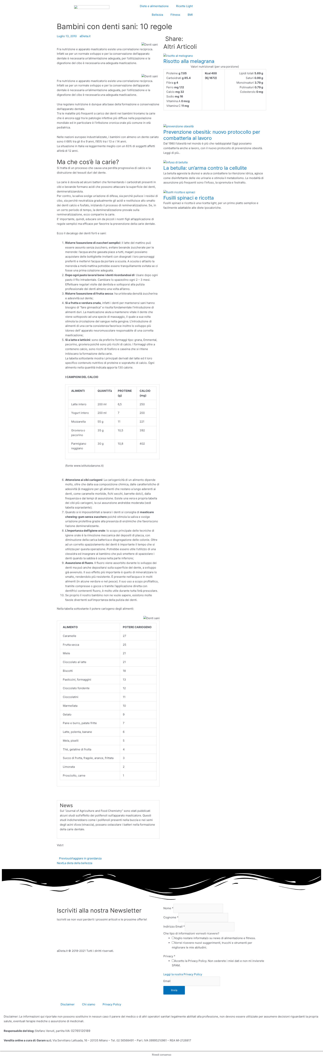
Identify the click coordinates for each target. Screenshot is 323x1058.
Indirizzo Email (174, 926)
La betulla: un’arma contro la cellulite (205, 168)
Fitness (175, 14)
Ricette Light (184, 6)
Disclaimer (68, 1004)
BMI (190, 14)
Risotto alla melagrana (188, 61)
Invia (174, 990)
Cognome (171, 917)
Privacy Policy (112, 1004)
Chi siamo (88, 1004)
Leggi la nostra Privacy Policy (182, 974)
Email (166, 981)
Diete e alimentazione (154, 6)
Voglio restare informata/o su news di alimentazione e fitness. (215, 938)
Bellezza (157, 14)
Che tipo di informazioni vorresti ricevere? (191, 933)
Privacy (169, 956)
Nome (168, 908)
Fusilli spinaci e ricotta (188, 198)
